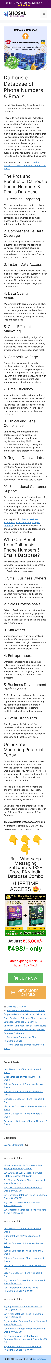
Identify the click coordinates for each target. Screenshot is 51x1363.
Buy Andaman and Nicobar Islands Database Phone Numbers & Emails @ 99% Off (25, 1339)
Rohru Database (30, 519)
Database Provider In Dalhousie (30, 1025)
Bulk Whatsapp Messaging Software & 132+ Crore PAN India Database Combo (25, 867)
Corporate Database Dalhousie (19, 1014)
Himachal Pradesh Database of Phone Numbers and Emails (25, 165)
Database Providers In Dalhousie (20, 1029)
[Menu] (43, 14)
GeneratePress (39, 1359)
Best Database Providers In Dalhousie (26, 1010)
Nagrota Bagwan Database (17, 522)
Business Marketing (16, 1006)
